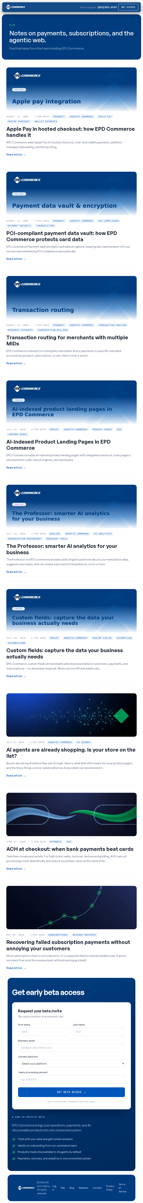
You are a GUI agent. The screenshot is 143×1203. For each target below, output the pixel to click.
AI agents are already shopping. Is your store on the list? (71, 752)
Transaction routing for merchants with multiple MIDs (67, 340)
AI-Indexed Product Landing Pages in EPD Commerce (58, 444)
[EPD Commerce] (15, 7)
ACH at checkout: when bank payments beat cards (70, 849)
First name (24, 1024)
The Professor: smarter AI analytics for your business (61, 549)
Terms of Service (122, 1188)
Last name (79, 1024)
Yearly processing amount (33, 1072)
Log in (54, 1188)
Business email (26, 1040)
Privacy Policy (110, 1188)
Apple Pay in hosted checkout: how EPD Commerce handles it (70, 132)
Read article (16, 154)
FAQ (63, 1187)
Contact (97, 1187)
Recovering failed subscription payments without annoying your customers (68, 945)
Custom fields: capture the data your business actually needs (64, 653)
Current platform (28, 1056)
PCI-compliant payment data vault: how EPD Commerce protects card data (61, 236)
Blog (71, 1187)
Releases (83, 1187)
